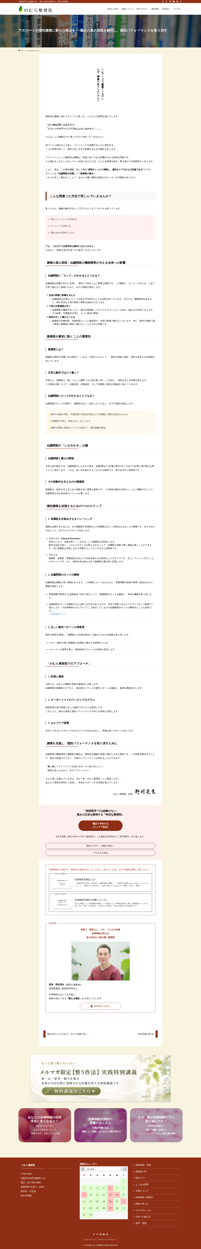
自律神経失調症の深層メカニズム (91, 900)
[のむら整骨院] (35, 9)
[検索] (181, 1)
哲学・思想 (141, 1223)
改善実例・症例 (143, 1165)
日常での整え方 (143, 1217)
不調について (142, 1191)
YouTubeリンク (58, 614)
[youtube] (173, 1)
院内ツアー (141, 1178)
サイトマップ (90, 1240)
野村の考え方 (142, 1204)
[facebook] (163, 1)
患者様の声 (141, 1171)
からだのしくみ (143, 1210)
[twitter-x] (166, 1)
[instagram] (170, 1)
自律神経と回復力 (144, 1197)
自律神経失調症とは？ (86, 879)
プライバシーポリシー (107, 1240)
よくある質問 (142, 1184)
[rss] (177, 1)
